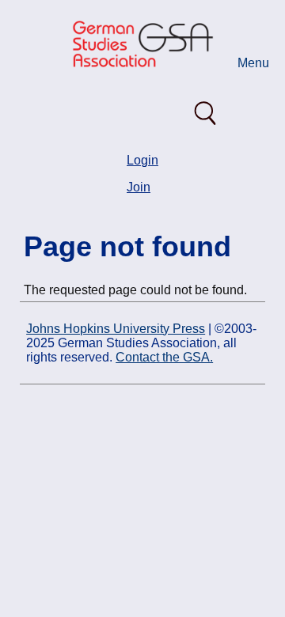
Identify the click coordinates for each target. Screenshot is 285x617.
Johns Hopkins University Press (115, 328)
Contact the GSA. (164, 357)
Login (142, 160)
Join (138, 187)
